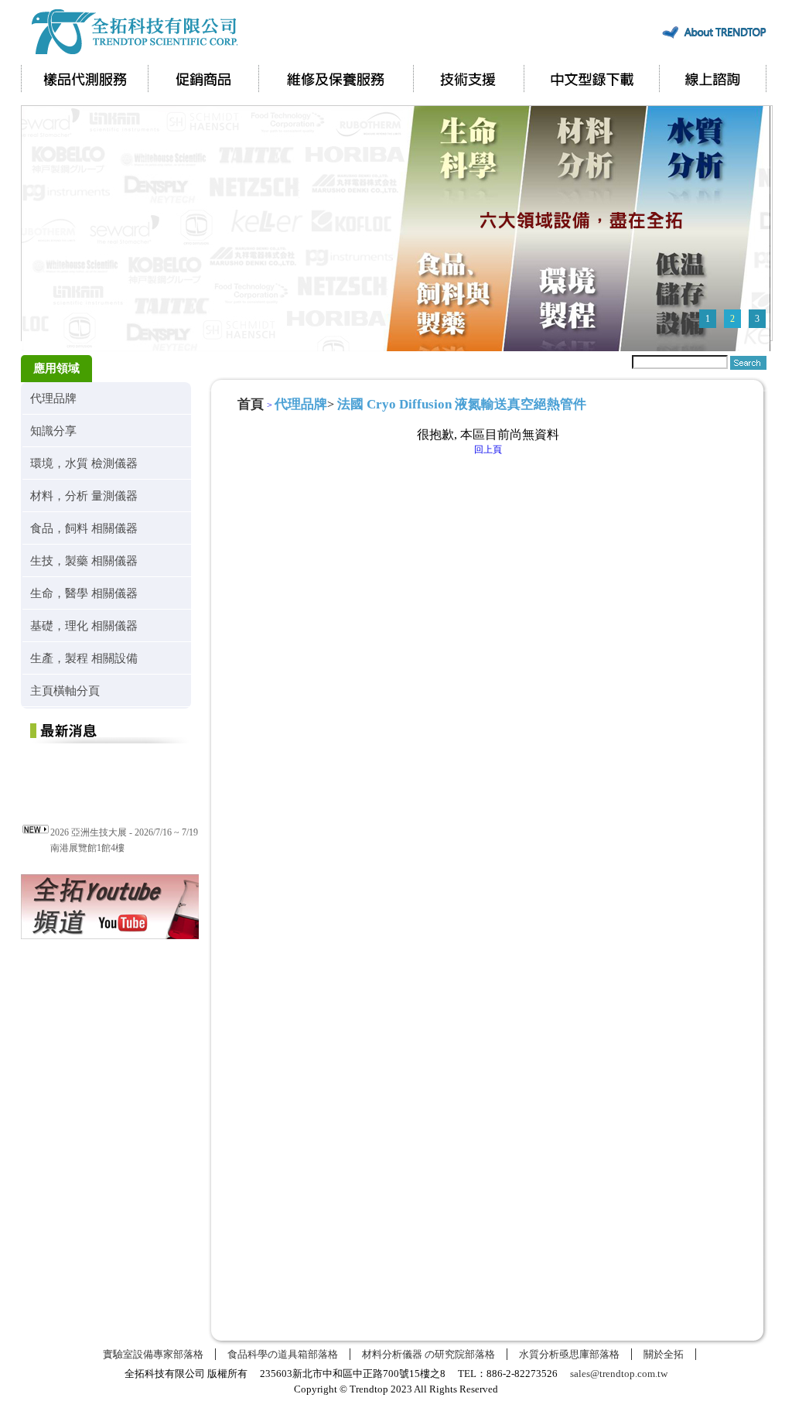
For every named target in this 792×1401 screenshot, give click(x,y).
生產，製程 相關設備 (84, 658)
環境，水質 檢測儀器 (84, 463)
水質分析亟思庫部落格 (569, 1354)
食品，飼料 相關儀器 (84, 528)
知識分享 (53, 430)
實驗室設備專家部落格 (153, 1354)
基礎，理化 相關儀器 (84, 625)
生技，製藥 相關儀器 (84, 560)
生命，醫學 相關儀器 (84, 593)
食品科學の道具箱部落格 (282, 1354)
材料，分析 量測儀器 (84, 495)
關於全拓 (664, 1354)
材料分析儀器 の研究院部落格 (428, 1354)
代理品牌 (53, 398)
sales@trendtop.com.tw (618, 1373)
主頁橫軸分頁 (65, 690)
